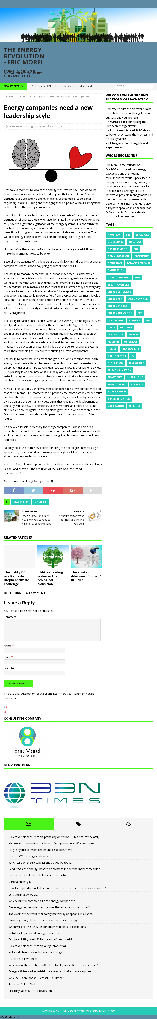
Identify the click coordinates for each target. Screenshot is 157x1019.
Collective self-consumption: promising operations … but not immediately (54, 837)
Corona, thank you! (20, 882)
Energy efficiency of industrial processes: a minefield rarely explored (50, 971)
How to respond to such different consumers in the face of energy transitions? (57, 888)
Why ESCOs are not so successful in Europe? (36, 978)
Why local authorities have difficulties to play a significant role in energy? (53, 965)
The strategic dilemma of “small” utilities (86, 576)
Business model (118, 249)
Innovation (115, 334)
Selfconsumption (119, 370)
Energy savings (138, 299)
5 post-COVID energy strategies (28, 856)
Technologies (117, 391)
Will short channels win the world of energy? (36, 952)
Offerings (130, 341)
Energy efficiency (119, 291)
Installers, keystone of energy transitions (34, 933)
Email (7, 657)
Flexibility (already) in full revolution (30, 991)
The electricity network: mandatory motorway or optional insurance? (51, 914)
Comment (10, 617)
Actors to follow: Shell (22, 984)
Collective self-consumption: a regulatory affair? (38, 946)
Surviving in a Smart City (23, 894)
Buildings (134, 242)
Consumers (141, 256)
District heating (119, 277)
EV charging (116, 320)
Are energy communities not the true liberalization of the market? (49, 907)
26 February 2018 (19, 126)
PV (132, 356)
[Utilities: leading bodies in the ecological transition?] (53, 556)
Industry (126, 327)
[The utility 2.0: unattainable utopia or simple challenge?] (19, 556)
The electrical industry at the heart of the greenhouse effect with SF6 (51, 843)
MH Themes (108, 1010)
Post (54, 126)
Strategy (137, 384)
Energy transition (120, 313)
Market (133, 334)
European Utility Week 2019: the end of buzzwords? (40, 939)
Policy (112, 348)
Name (8, 646)
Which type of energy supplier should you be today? (40, 862)
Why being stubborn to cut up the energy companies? (42, 901)
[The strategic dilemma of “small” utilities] (86, 556)
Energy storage (118, 306)
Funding (134, 320)
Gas (148, 320)
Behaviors (142, 234)
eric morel (39, 126)
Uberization (116, 406)
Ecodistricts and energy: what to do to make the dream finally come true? (54, 869)
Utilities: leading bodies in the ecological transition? (50, 578)
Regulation (115, 363)
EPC (140, 313)
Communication (118, 256)
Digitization (116, 270)
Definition (115, 263)
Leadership (21, 502)
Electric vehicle (118, 284)
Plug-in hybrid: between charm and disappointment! (40, 850)
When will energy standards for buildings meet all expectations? (48, 926)
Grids (111, 327)
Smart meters (117, 384)
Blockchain (115, 242)
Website (9, 668)
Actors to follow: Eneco (23, 959)
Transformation (119, 398)
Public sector (117, 356)
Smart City (115, 377)
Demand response (138, 263)
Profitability (130, 348)
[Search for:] (134, 86)
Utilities (40, 502)
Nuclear (113, 341)
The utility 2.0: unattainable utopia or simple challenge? (16, 578)
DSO (137, 277)
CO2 (135, 249)
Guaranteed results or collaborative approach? (37, 875)
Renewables (136, 363)
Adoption (114, 234)
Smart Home (135, 377)
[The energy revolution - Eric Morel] (78, 39)
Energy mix (115, 299)
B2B (128, 234)
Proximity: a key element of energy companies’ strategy (43, 920)
